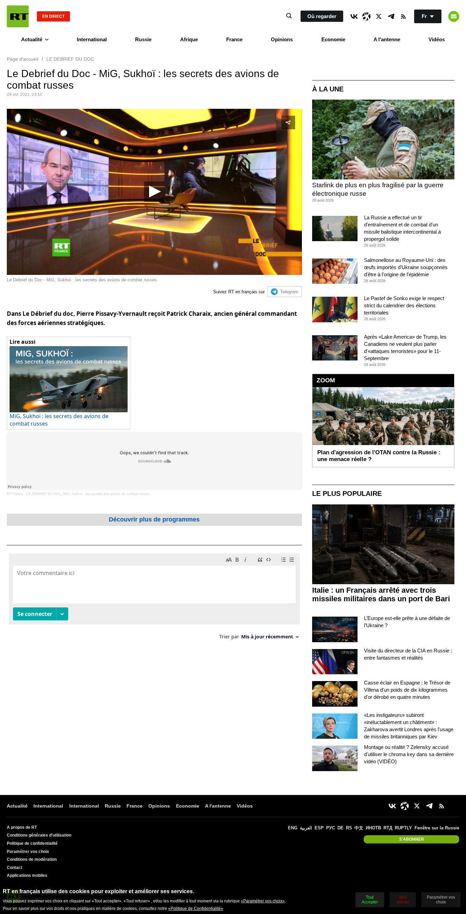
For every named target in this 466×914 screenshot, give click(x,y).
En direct (53, 16)
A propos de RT (22, 827)
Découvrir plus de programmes (154, 519)
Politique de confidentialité (32, 843)
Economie (333, 39)
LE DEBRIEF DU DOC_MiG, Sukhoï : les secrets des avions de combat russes (87, 494)
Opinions (282, 39)
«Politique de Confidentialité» (195, 908)
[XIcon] (378, 16)
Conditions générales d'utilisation (39, 835)
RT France (15, 494)
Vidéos (436, 39)
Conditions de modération (32, 859)
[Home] (18, 16)
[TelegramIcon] (390, 16)
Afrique (189, 39)
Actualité (31, 39)
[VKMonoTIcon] (354, 16)
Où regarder (321, 16)
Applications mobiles (27, 875)
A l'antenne (387, 39)
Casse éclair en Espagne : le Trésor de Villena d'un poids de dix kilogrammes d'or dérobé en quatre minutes (407, 690)
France (234, 39)
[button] (154, 191)
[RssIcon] (403, 16)
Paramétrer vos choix (28, 851)
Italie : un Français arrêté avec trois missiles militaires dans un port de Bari (381, 594)
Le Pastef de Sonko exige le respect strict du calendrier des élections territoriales (404, 305)
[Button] (453, 16)
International (92, 39)
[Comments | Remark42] (154, 599)
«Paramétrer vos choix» (263, 901)
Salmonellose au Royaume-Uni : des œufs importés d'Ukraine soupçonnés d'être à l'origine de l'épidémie (406, 267)
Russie (143, 39)
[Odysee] (366, 16)
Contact (14, 867)
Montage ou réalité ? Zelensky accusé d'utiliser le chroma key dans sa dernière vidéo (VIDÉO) (409, 754)
